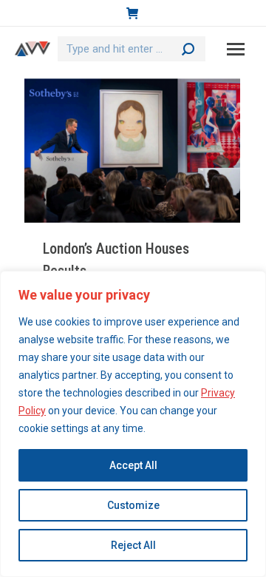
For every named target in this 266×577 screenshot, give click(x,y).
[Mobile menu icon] (235, 49)
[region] (133, 424)
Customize (133, 505)
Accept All (133, 465)
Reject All (133, 545)
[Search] (188, 48)
